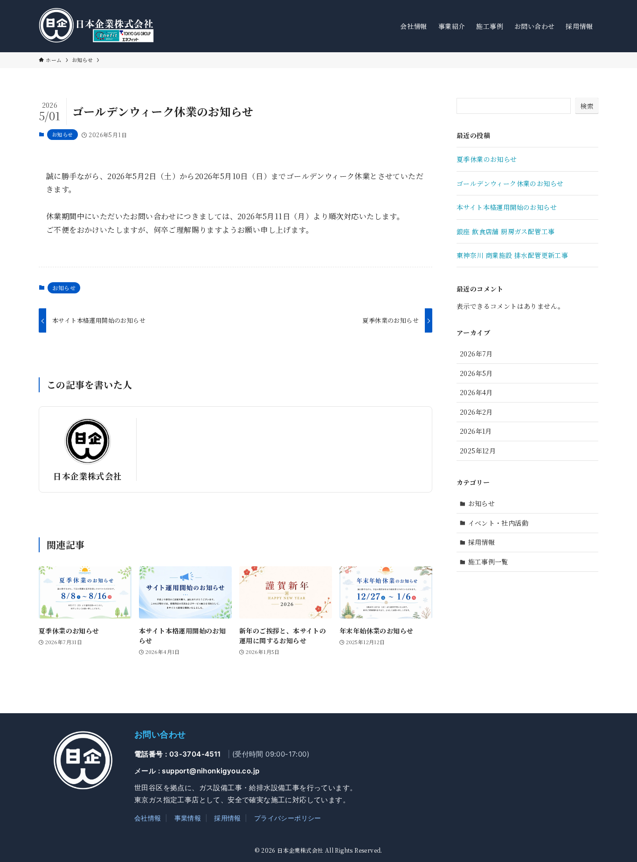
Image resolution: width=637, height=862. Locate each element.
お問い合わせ (160, 734)
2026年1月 (476, 431)
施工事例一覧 (488, 561)
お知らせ (62, 134)
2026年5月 (476, 373)
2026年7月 (476, 353)
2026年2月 (476, 412)
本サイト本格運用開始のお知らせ (507, 207)
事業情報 (187, 818)
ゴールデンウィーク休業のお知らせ (510, 183)
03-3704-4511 (195, 754)
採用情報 (481, 542)
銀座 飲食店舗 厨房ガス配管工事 (505, 231)
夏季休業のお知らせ (487, 159)
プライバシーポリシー (287, 818)
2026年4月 (476, 392)
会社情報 (147, 818)
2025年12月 (478, 450)
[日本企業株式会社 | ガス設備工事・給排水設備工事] (99, 26)
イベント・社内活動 (498, 523)
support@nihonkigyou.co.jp (210, 770)
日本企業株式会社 (87, 476)
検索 (587, 106)
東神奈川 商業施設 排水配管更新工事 (512, 255)
